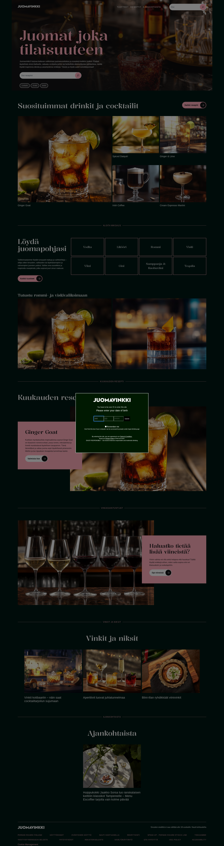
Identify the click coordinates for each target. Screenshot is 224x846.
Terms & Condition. (126, 436)
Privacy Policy (109, 438)
